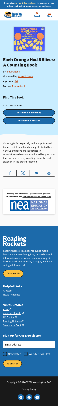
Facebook (20, 397)
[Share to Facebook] (10, 173)
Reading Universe (13, 321)
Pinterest (29, 397)
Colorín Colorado (13, 313)
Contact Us (13, 273)
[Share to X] (23, 173)
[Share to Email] (36, 173)
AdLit (7, 309)
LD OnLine (10, 317)
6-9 (16, 81)
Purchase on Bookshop (29, 112)
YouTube (37, 397)
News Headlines (11, 294)
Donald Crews (25, 76)
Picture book (19, 86)
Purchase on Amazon (29, 120)
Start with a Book (13, 325)
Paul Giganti (13, 71)
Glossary (7, 290)
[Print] (49, 173)
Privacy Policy (29, 388)
